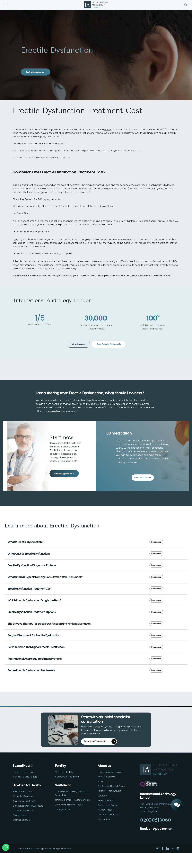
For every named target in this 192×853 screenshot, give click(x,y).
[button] (5, 5)
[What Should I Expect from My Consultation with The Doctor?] (96, 577)
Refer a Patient (106, 800)
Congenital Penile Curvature (28, 805)
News (100, 781)
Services (102, 795)
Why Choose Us (106, 776)
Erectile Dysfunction (23, 772)
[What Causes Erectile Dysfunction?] (96, 553)
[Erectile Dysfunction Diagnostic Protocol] (96, 565)
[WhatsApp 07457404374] (177, 795)
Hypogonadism (63, 809)
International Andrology (111, 772)
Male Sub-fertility (64, 772)
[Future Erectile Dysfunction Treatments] (96, 670)
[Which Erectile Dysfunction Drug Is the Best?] (96, 600)
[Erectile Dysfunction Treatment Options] (96, 612)
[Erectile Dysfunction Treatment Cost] (96, 588)
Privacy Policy (105, 809)
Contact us (104, 819)
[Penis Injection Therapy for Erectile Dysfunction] (96, 647)
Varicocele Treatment (67, 776)
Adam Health (153, 451)
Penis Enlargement (23, 791)
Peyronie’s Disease (23, 796)
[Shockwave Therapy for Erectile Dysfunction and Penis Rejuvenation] (96, 623)
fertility (107, 129)
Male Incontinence (23, 810)
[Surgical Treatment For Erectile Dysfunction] (96, 635)
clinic (51, 411)
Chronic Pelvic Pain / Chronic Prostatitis (70, 793)
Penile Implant (20, 815)
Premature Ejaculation (25, 776)
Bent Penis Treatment (24, 801)
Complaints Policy (107, 805)
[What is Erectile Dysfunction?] (96, 542)
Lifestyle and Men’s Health (69, 804)
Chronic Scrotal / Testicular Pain (72, 800)
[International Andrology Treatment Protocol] (96, 658)
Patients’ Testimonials (109, 791)
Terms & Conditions (108, 814)
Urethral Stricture (22, 820)
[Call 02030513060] (177, 785)
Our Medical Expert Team (111, 786)
